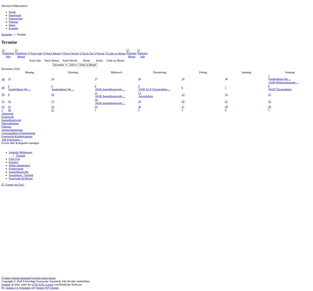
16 (9, 101)
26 (139, 106)
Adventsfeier (145, 96)
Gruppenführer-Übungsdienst (18, 133)
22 (269, 101)
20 (182, 101)
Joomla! (6, 284)
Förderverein (16, 168)
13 (182, 94)
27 (182, 106)
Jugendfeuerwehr (11, 120)
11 (96, 93)
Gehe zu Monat (88, 65)
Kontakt (13, 28)
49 (3, 87)
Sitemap (13, 21)
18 (96, 99)
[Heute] (87, 53)
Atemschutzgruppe (12, 129)
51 (3, 101)
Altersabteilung (10, 123)
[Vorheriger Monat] (21, 56)
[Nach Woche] (70, 53)
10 (52, 94)
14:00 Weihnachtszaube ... (283, 82)
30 (9, 110)
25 (96, 106)
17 (52, 101)
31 (52, 110)
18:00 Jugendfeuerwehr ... (110, 89)
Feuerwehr (7, 116)
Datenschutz (16, 18)
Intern (12, 25)
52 (3, 106)
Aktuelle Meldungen (20, 152)
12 (139, 93)
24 (52, 106)
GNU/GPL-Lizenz (42, 284)
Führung (6, 126)
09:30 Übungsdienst (279, 89)
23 (9, 106)
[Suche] (99, 53)
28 (226, 106)
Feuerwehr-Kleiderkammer (16, 136)
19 (139, 101)
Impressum (15, 15)
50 (3, 94)
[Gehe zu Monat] (115, 53)
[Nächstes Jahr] (142, 56)
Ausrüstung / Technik (21, 175)
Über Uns (14, 158)
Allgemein (7, 113)
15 (269, 94)
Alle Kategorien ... (12, 139)
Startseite (6, 34)
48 (3, 79)
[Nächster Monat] (131, 56)
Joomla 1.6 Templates (18, 287)
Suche (12, 12)
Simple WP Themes (47, 287)
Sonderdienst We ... (279, 79)
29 (269, 106)
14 (226, 94)
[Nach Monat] (51, 53)
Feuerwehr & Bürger (21, 178)
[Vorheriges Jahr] (8, 56)
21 (226, 101)
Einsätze (13, 162)
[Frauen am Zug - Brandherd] (12, 184)
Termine (20, 155)
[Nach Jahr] (35, 53)
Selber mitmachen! (19, 165)
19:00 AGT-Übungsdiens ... (154, 89)
